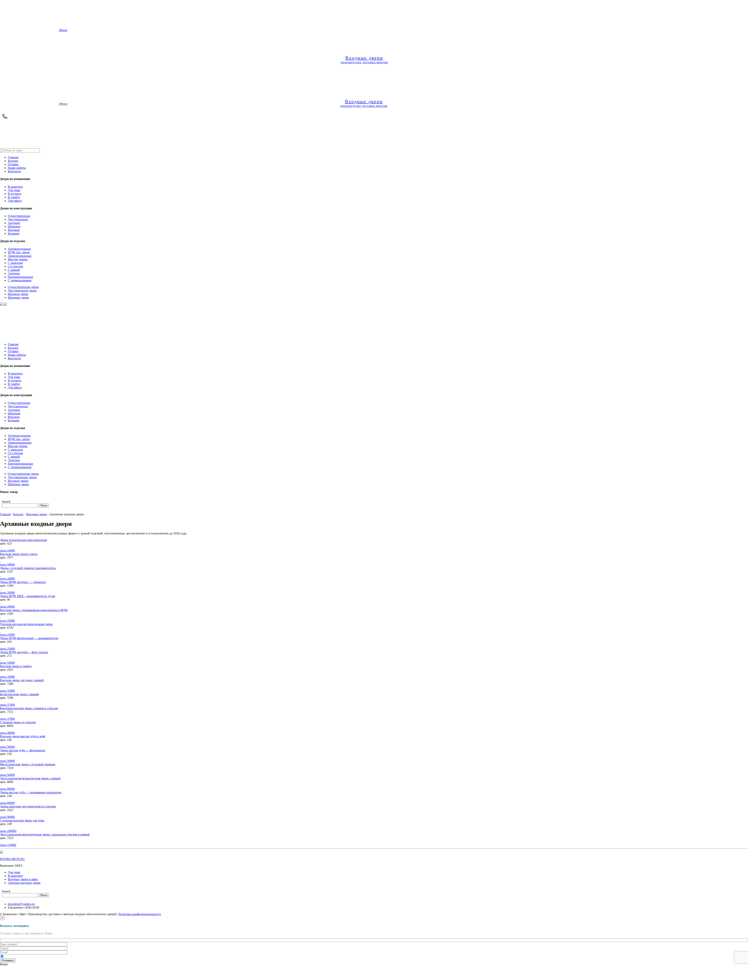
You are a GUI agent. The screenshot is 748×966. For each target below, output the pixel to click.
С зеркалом (15, 262)
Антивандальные (19, 248)
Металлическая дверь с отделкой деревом (27, 764)
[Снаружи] (0, 547)
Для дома (14, 190)
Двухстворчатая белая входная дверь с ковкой (30, 778)
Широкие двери (18, 297)
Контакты (14, 171)
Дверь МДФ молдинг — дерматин (23, 582)
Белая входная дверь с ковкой (19, 694)
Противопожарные (20, 277)
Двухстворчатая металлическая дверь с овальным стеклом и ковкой (45, 834)
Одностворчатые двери (23, 287)
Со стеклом (15, 266)
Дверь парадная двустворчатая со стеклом (28, 806)
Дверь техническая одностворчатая (23, 540)
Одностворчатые (19, 216)
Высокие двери (18, 294)
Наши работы (17, 167)
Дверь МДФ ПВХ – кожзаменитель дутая (27, 596)
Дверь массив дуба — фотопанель (22, 750)
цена (7, 550)
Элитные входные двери (24, 882)
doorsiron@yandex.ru (21, 904)
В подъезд (14, 193)
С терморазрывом (19, 280)
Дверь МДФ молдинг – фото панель (24, 652)
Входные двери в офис (23, 879)
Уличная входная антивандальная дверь (26, 624)
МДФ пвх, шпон (19, 252)
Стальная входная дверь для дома (22, 820)
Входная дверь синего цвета (18, 554)
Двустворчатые (18, 219)
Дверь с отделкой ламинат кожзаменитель (28, 568)
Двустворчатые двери (22, 290)
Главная (13, 157)
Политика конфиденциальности (139, 914)
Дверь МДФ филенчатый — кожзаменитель (29, 638)
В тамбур (14, 197)
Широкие (14, 226)
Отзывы (13, 164)
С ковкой (14, 269)
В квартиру (15, 186)
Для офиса (15, 200)
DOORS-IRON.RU (12, 859)
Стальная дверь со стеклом (18, 722)
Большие (13, 233)
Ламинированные (20, 255)
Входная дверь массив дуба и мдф (22, 736)
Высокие (14, 230)
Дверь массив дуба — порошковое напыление (30, 792)
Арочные (14, 223)
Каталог (13, 160)
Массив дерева (17, 259)
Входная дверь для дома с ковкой (22, 680)
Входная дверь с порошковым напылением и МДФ (34, 610)
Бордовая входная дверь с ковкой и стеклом (29, 708)
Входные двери (36, 514)
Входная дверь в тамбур (16, 666)
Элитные (14, 273)
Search (6, 501)
